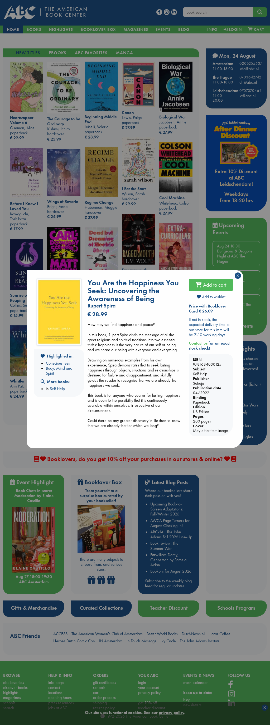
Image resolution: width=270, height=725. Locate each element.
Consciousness (58, 363)
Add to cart (214, 284)
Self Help (57, 388)
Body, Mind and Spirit (59, 370)
